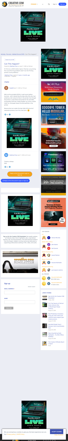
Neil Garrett (54, 248)
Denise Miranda (55, 237)
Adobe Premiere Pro (47, 252)
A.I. (43, 234)
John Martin (54, 244)
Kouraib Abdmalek (56, 262)
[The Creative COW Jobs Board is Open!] (44, 343)
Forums (8, 54)
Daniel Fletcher (55, 255)
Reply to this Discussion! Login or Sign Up (19, 174)
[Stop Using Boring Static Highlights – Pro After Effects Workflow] (44, 334)
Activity (3, 54)
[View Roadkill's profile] (6, 88)
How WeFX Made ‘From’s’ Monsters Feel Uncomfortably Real (56, 326)
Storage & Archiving (47, 266)
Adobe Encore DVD (18, 54)
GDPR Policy (20, 434)
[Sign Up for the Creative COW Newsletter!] (44, 297)
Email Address (9, 289)
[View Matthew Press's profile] (6, 155)
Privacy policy (11, 434)
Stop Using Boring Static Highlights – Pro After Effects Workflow (56, 334)
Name (6, 298)
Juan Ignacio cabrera (57, 270)
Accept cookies (57, 431)
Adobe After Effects (47, 242)
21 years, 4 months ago (23, 75)
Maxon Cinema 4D (47, 259)
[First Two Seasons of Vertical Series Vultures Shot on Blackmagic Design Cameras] (44, 304)
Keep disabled (58, 435)
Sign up (62, 4)
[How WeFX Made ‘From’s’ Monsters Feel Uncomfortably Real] (44, 325)
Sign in (55, 4)
